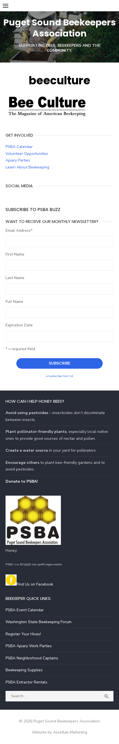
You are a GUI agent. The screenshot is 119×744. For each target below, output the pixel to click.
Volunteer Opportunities (27, 153)
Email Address (19, 230)
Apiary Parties (18, 160)
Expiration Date (19, 325)
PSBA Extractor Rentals (26, 682)
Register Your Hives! (23, 634)
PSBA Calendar (19, 146)
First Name (15, 254)
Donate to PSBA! (22, 481)
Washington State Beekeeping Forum (38, 622)
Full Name (14, 301)
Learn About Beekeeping (27, 167)
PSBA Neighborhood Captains (32, 658)
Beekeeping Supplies (24, 670)
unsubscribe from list (59, 376)
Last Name (15, 277)
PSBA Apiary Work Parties (29, 646)
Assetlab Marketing (70, 732)
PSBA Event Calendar (25, 610)
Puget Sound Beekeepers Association (59, 28)
